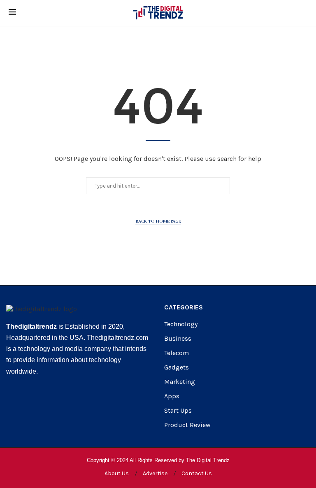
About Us (117, 473)
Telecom (176, 353)
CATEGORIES (183, 307)
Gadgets (176, 367)
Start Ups (178, 410)
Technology (181, 324)
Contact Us (196, 473)
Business (177, 338)
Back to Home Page (158, 221)
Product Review (187, 425)
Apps (171, 396)
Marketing (179, 382)
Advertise (155, 473)
